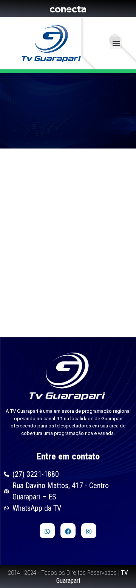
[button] (116, 43)
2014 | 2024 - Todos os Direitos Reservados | (68, 576)
